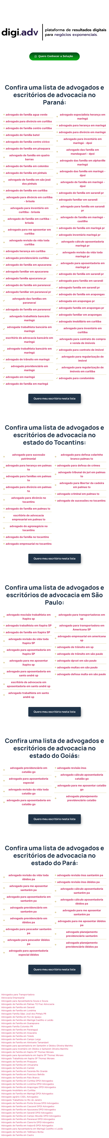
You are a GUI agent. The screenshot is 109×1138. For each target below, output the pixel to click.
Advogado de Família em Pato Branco (20, 1077)
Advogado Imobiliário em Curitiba (18, 1090)
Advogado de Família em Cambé (17, 1068)
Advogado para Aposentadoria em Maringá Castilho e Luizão (32, 1128)
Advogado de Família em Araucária (19, 1033)
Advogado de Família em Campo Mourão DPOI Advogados (31, 1116)
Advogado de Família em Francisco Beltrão (23, 1074)
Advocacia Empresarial (12, 997)
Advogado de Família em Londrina (18, 1010)
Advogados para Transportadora (17, 994)
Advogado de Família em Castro (17, 1135)
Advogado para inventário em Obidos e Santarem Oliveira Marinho (34, 1048)
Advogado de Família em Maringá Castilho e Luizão (27, 1020)
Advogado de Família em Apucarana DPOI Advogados (28, 1109)
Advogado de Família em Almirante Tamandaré (25, 1042)
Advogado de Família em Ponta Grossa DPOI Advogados (30, 1103)
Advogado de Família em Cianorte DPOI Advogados (27, 1122)
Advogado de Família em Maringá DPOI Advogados (27, 1093)
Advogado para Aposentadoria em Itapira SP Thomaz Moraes (32, 1055)
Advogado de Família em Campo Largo (21, 1039)
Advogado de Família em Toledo (17, 1036)
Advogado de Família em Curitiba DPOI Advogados (27, 1080)
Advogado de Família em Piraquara (19, 1061)
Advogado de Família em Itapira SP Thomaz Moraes (27, 1052)
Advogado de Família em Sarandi (18, 1007)
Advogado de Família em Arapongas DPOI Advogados (28, 1087)
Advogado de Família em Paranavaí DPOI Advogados (28, 1119)
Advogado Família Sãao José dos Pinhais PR (23, 1013)
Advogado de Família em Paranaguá (19, 1029)
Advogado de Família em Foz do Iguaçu (21, 1017)
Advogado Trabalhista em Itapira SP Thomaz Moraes (27, 1058)
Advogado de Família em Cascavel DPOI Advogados (27, 1106)
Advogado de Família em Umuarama (19, 1064)
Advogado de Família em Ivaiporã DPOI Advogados (27, 1125)
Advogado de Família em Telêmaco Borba (22, 1132)
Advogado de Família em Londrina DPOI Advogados (27, 1084)
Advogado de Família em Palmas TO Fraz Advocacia (27, 1004)
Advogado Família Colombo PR (17, 1026)
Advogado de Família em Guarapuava (20, 1023)
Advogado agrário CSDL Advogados (19, 1096)
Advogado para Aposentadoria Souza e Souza (24, 1001)
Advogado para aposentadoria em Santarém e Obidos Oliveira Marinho (37, 1045)
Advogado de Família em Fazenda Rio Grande (24, 1071)
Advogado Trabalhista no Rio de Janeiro (21, 1100)
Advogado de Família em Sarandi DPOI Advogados (27, 1112)
